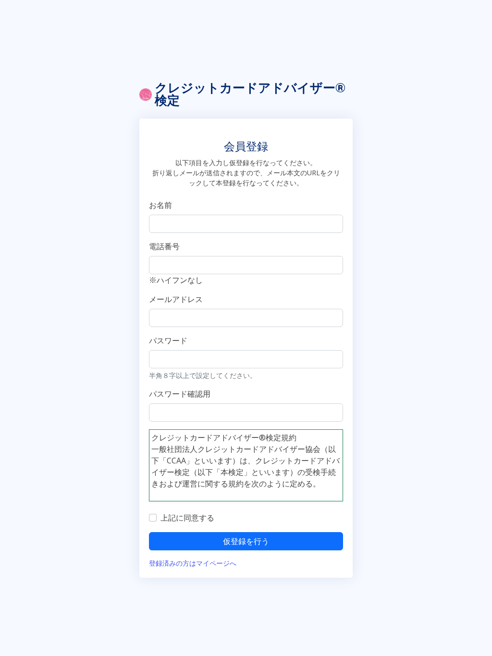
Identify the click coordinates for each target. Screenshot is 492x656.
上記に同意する (187, 517)
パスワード (168, 340)
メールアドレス (176, 299)
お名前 (160, 205)
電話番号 (164, 246)
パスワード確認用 (179, 394)
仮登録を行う (246, 541)
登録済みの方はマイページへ (192, 563)
